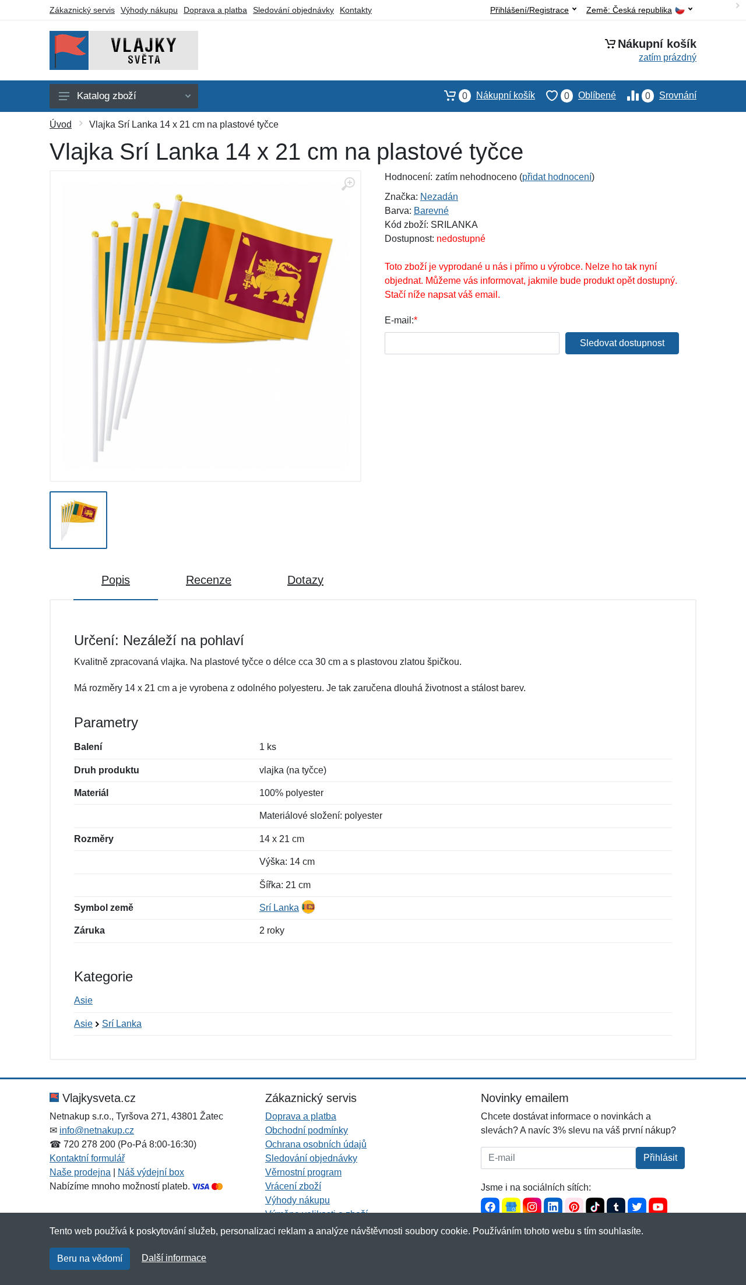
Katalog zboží (106, 95)
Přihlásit (660, 1158)
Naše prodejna (80, 1172)
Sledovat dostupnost (622, 343)
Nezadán (439, 197)
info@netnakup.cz (96, 1130)
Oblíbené (590, 95)
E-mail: (399, 320)
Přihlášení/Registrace (529, 10)
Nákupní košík (498, 95)
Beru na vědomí (89, 1258)
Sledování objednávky (293, 10)
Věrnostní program (303, 1172)
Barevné (431, 211)
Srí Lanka (279, 908)
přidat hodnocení (557, 177)
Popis (115, 579)
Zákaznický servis (82, 10)
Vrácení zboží (293, 1186)
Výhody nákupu (149, 10)
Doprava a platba (215, 10)
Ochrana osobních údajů (316, 1144)
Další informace (174, 1258)
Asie (83, 1000)
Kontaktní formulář (87, 1158)
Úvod (61, 124)
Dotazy (305, 579)
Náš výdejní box (151, 1172)
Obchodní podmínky (306, 1130)
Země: (629, 10)
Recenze (208, 579)
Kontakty (356, 10)
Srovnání (670, 95)
